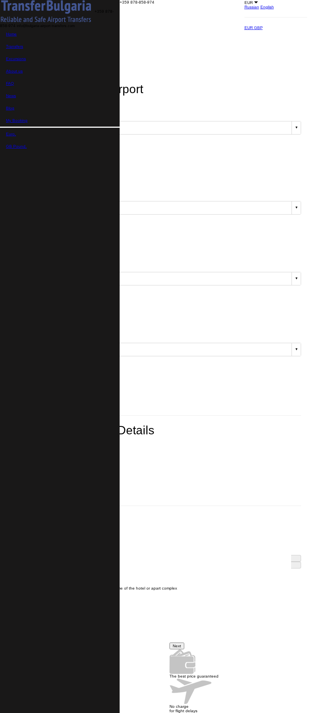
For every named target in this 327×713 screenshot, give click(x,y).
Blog (10, 108)
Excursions (16, 59)
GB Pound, (16, 146)
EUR (249, 27)
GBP (258, 27)
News (11, 96)
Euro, (11, 134)
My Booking (17, 120)
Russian (251, 7)
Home (11, 34)
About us (14, 71)
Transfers (14, 46)
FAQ (10, 83)
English (267, 7)
